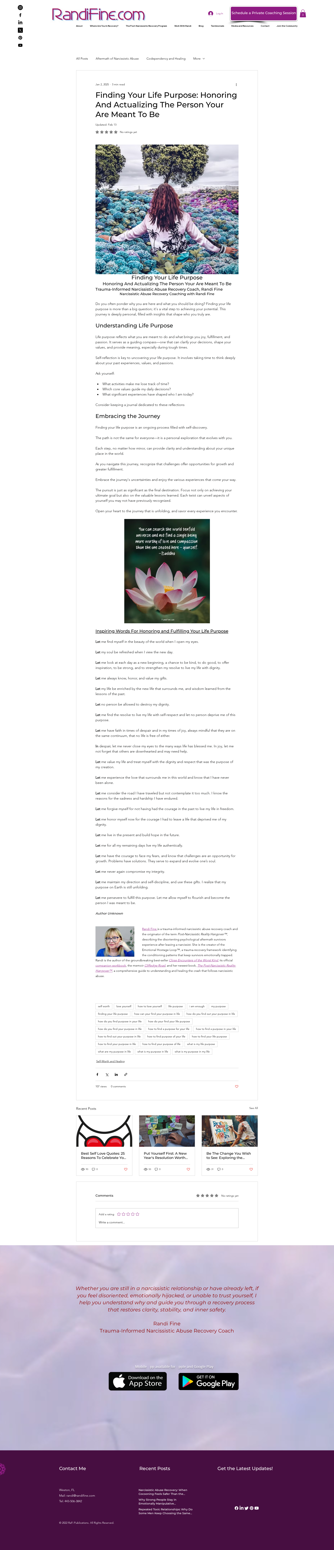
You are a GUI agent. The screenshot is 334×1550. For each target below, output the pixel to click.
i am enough (197, 1006)
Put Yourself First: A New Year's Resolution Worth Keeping (165, 1155)
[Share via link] (126, 1074)
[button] (303, 13)
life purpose (175, 1006)
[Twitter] (246, 1508)
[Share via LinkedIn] (116, 1074)
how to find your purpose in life (117, 1044)
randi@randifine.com (80, 1495)
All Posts (82, 58)
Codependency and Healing (166, 58)
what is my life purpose (201, 1044)
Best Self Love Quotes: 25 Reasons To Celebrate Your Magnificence (104, 1155)
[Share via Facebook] (97, 1074)
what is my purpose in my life (192, 1051)
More (197, 58)
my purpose (218, 1006)
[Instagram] (20, 7)
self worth (104, 1006)
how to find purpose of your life (166, 1036)
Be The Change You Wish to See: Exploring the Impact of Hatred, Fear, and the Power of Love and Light (228, 1155)
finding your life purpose (113, 1014)
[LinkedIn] (20, 22)
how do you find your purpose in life (120, 1029)
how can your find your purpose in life (157, 1014)
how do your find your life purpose (169, 1021)
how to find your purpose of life (161, 1044)
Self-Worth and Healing (110, 1061)
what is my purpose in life (152, 1051)
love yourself (123, 1006)
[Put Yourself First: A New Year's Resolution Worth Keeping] (167, 1131)
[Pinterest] (20, 37)
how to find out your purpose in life (119, 1036)
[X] (20, 30)
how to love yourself (150, 1006)
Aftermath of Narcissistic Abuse (117, 58)
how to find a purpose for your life (168, 1029)
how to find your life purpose (209, 1036)
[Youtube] (20, 45)
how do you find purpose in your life (120, 1021)
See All (253, 1108)
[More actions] (236, 84)
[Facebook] (20, 15)
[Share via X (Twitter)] (107, 1074)
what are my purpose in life (114, 1051)
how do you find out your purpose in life (211, 1014)
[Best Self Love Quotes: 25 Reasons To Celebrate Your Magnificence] (104, 1131)
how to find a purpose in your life (216, 1029)
